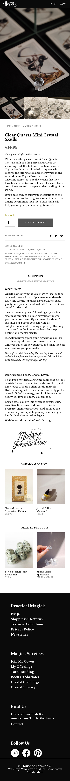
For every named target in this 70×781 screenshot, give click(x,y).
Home (8, 126)
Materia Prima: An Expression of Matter (15, 509)
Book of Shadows (25, 677)
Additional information (35, 281)
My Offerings (21, 667)
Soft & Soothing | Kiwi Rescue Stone (16, 573)
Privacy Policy (22, 629)
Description (34, 276)
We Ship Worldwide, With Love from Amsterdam (35, 771)
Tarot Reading (22, 672)
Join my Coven (22, 661)
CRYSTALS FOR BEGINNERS (26, 256)
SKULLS (37, 126)
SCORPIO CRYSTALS (52, 259)
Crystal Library (23, 687)
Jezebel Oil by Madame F (44, 509)
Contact (17, 724)
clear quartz (19, 254)
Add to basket (35, 222)
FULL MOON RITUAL (32, 259)
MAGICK (27, 126)
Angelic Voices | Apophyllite (44, 573)
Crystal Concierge (25, 682)
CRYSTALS (24, 250)
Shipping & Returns (27, 619)
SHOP (17, 126)
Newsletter (19, 634)
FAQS (15, 614)
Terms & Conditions (27, 624)
